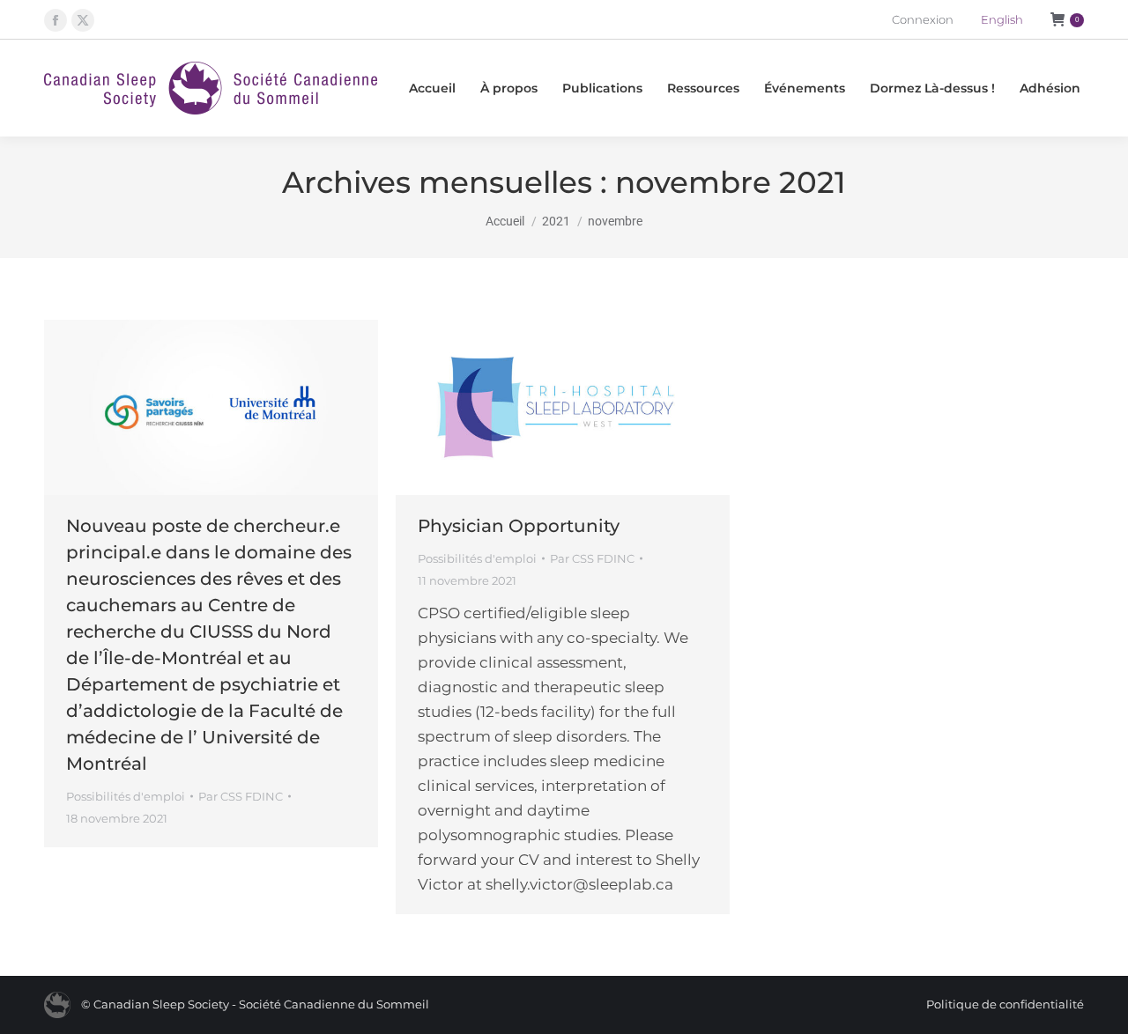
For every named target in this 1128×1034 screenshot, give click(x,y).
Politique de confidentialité (1005, 1004)
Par (240, 796)
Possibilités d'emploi (125, 796)
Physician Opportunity (519, 525)
